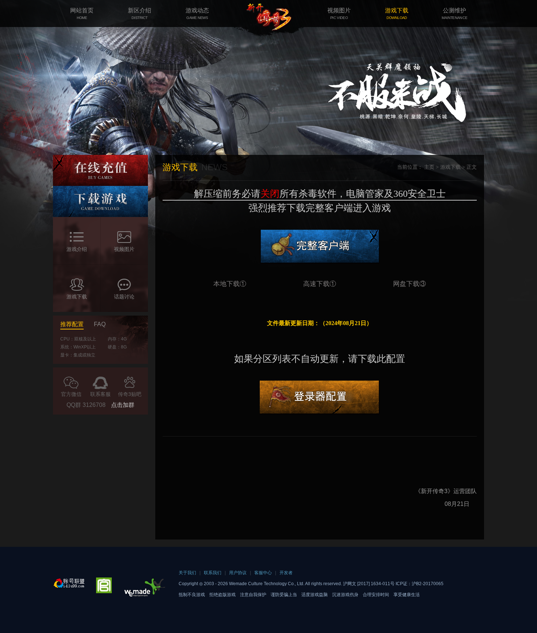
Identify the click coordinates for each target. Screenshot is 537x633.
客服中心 (263, 572)
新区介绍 (139, 13)
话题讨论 (124, 297)
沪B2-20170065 (427, 583)
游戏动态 (197, 13)
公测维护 (454, 13)
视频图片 (339, 13)
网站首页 (82, 13)
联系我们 (212, 572)
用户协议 (238, 572)
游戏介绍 (76, 249)
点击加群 (122, 405)
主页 (429, 167)
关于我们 (187, 572)
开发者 (286, 572)
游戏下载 (396, 13)
